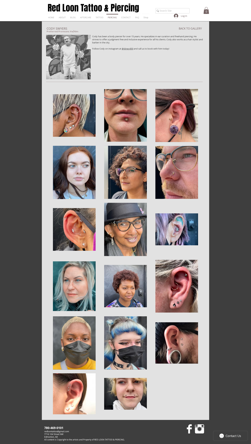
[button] (206, 10)
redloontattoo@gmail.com (56, 431)
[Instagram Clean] (199, 429)
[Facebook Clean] (189, 429)
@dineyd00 (127, 48)
